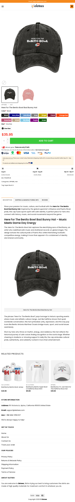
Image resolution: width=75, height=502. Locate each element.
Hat (11, 105)
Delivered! (70, 174)
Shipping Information (9, 464)
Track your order (8, 445)
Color (3, 111)
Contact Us (6, 441)
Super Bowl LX (9, 185)
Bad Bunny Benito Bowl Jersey (12, 387)
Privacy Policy (6, 457)
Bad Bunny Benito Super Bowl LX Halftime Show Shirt (36, 388)
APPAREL (4, 105)
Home (3, 433)
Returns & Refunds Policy (11, 460)
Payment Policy (7, 468)
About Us (5, 437)
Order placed (5, 174)
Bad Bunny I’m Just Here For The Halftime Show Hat (61, 388)
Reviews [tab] (45, 200)
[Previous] (5, 49)
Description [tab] (7, 200)
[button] (2, 6)
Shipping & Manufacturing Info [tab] (27, 200)
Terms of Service (8, 472)
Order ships (37, 174)
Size (3, 124)
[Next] (70, 49)
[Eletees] (37, 6)
